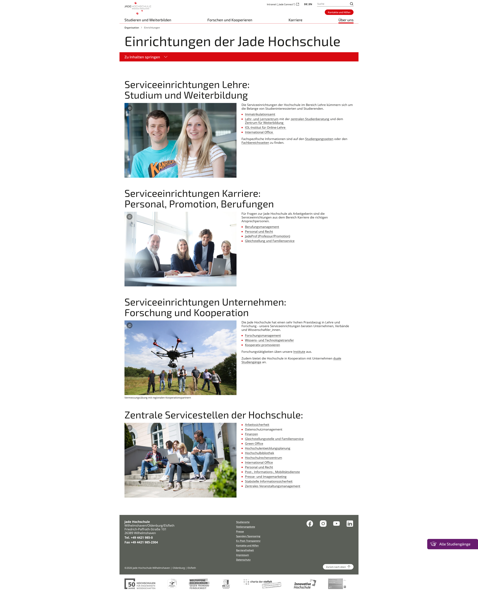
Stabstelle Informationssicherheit (269, 481)
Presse (240, 531)
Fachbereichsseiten (255, 142)
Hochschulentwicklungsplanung (267, 448)
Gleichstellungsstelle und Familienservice (274, 439)
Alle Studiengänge (454, 544)
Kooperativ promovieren (262, 345)
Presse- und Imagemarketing (266, 476)
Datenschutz (243, 559)
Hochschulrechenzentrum (263, 457)
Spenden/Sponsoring (248, 536)
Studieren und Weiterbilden (147, 20)
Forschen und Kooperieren (229, 20)
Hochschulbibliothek (259, 453)
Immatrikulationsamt (260, 114)
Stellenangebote (245, 526)
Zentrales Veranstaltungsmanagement (272, 486)
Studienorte (243, 521)
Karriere (295, 20)
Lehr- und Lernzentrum (261, 119)
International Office (259, 132)
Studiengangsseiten (319, 139)
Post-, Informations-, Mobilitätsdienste (272, 472)
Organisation (131, 27)
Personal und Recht (259, 231)
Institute (299, 351)
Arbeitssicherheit (257, 424)
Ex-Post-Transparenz (248, 540)
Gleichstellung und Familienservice (270, 241)
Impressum (242, 554)
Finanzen (251, 434)
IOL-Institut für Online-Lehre (265, 127)
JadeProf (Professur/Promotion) (267, 236)
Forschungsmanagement (263, 335)
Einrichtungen (152, 27)
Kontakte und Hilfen (247, 545)
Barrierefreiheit (245, 550)
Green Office (254, 443)
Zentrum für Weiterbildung (264, 122)
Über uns (346, 20)
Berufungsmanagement (262, 227)
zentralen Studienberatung (310, 119)
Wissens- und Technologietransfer (269, 340)
